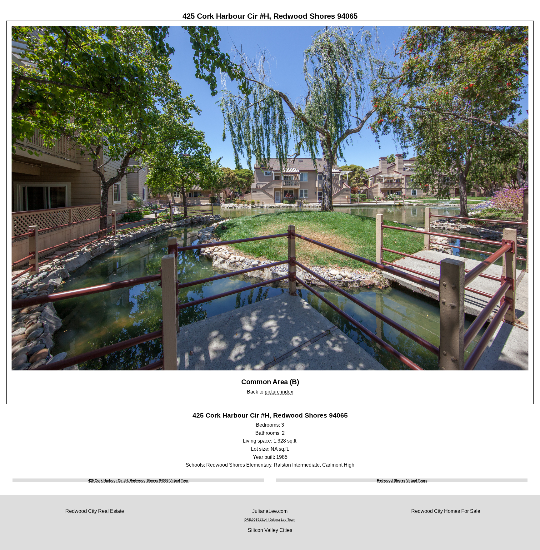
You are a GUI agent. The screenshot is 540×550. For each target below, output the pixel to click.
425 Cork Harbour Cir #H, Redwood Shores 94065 (270, 415)
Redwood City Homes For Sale (445, 511)
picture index (279, 391)
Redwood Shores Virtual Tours (402, 480)
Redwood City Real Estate (94, 511)
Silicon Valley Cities (270, 530)
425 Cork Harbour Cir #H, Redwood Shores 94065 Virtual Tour (138, 480)
